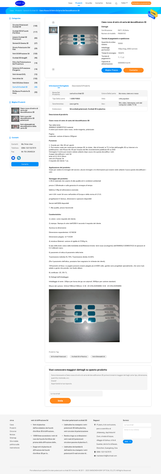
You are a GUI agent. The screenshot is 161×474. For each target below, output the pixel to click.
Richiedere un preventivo (141, 3)
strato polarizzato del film (24, 48)
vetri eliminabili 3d (98, 356)
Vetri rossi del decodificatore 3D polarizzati (27, 118)
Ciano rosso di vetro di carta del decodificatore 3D (29, 110)
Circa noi (13, 431)
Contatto (24, 164)
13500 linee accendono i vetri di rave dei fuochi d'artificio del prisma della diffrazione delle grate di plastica (45, 439)
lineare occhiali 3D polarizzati (24, 38)
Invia (60, 400)
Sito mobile (14, 441)
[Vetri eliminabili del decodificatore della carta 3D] (15, 127)
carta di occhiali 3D (24, 87)
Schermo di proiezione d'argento (24, 69)
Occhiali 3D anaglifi (24, 58)
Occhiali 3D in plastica (79, 356)
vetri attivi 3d (24, 79)
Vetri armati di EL (24, 74)
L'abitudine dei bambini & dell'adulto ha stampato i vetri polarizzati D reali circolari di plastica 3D (75, 450)
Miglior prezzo (111, 70)
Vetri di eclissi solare (24, 83)
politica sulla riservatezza (14, 446)
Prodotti (13, 428)
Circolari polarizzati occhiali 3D (24, 26)
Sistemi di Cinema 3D (24, 43)
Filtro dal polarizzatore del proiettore (24, 63)
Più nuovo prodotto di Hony (24, 92)
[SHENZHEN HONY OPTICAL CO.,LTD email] (13, 158)
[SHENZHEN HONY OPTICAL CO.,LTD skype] (19, 158)
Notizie (12, 435)
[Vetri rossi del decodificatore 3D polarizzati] (15, 119)
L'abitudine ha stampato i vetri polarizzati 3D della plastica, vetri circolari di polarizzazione (76, 428)
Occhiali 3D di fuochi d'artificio (24, 32)
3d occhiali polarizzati (58, 356)
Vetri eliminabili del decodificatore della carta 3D (28, 126)
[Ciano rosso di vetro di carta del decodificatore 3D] (15, 111)
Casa (12, 425)
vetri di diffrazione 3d (24, 54)
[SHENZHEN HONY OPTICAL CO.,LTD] (20, 3)
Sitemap (13, 438)
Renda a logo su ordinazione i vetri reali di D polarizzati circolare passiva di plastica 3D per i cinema (76, 439)
